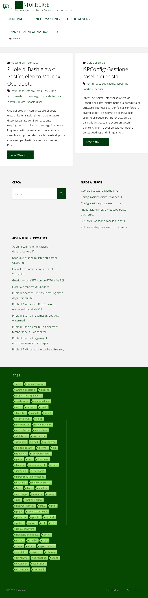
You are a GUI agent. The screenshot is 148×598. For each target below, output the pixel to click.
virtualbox (21, 563)
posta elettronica (50, 96)
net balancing (34, 499)
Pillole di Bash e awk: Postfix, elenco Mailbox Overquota (33, 76)
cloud (39, 418)
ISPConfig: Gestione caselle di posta (105, 73)
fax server (49, 441)
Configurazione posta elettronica (101, 203)
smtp (19, 546)
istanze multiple (41, 482)
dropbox (21, 441)
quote (21, 102)
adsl (18, 383)
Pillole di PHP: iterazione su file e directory (38, 349)
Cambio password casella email (100, 190)
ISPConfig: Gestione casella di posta (103, 221)
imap (54, 465)
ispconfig (122, 83)
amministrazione (25, 389)
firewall (43, 447)
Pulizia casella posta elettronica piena (104, 227)
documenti (39, 436)
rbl (43, 523)
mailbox (20, 96)
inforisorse (38, 470)
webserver (22, 569)
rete (53, 523)
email (39, 91)
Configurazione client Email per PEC (103, 197)
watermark (39, 563)
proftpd (50, 517)
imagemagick (37, 465)
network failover (25, 505)
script (47, 534)
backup (31, 407)
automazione (41, 401)
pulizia (19, 523)
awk (14, 91)
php (53, 505)
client (48, 412)
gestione (21, 453)
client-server (23, 418)
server (19, 540)
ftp (54, 447)
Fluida (122, 590)
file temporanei (24, 447)
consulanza (22, 430)
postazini (21, 517)
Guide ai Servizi (96, 62)
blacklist (20, 412)
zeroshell (39, 569)
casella (30, 91)
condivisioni (22, 424)
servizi (99, 89)
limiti (53, 91)
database (21, 436)
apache (45, 389)
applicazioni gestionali (28, 395)
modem (37, 494)
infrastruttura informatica (30, 476)
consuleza (41, 430)
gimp (19, 459)
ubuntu (51, 552)
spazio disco (35, 102)
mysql (51, 494)
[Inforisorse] (8, 6)
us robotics (40, 557)
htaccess (43, 459)
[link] (57, 31)
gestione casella (105, 83)
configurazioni (43, 424)
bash (21, 91)
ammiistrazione (35, 383)
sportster (21, 552)
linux (11, 96)
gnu (47, 91)
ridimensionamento (27, 534)
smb (45, 540)
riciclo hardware (25, 528)
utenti (55, 557)
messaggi (32, 96)
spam (31, 546)
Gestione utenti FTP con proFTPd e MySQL (38, 280)
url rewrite (22, 557)
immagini (21, 470)
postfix (12, 102)
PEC (42, 505)
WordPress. (136, 590)
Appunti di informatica (24, 62)
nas (18, 499)
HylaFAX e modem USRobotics (30, 286)
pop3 (19, 511)
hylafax (20, 465)
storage (36, 552)
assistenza (22, 401)
